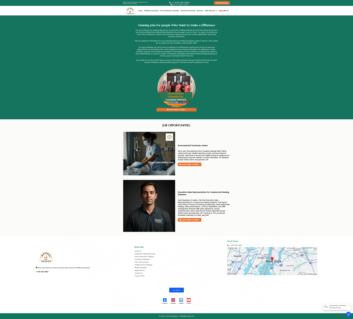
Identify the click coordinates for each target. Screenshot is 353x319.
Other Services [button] (210, 10)
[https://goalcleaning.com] (130, 11)
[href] (272, 261)
